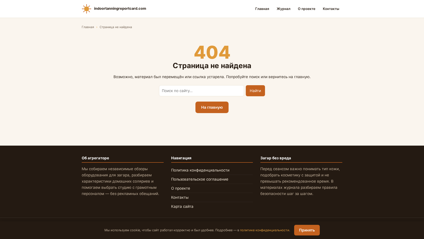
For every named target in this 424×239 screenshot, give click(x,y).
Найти (255, 91)
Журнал (283, 9)
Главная (262, 9)
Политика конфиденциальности (200, 170)
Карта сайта (182, 206)
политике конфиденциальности (264, 230)
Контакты (331, 9)
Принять (307, 230)
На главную (212, 107)
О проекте (306, 9)
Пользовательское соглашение (199, 179)
